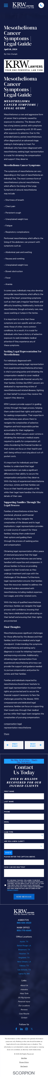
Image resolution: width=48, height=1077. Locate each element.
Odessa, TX (24, 966)
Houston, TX (24, 953)
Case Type (8, 832)
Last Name (9, 802)
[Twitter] (32, 1029)
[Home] (23, 5)
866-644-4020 (24, 923)
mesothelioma (24, 727)
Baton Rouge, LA (24, 945)
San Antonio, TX (24, 970)
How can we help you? (14, 867)
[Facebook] (16, 1029)
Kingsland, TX (24, 957)
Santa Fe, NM (24, 974)
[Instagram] (26, 1029)
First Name (9, 792)
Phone (7, 812)
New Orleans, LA (24, 962)
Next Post (33, 745)
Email (6, 822)
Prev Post (15, 745)
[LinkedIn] (21, 1029)
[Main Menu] (6, 5)
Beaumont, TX (24, 950)
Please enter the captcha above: (19, 857)
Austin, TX (24, 941)
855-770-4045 (24, 930)
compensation (10, 724)
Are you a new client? (14, 841)
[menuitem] (24, 1058)
